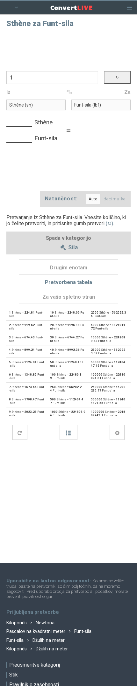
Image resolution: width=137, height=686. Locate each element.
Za (127, 92)
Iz (8, 92)
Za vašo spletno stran (68, 297)
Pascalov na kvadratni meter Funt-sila (48, 631)
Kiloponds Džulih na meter (37, 649)
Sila (72, 248)
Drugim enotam (68, 268)
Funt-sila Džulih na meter (35, 640)
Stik (13, 675)
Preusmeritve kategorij (34, 665)
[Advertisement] (68, 49)
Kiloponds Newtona (30, 623)
